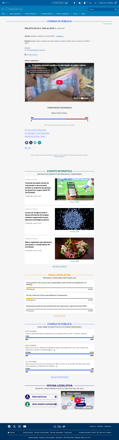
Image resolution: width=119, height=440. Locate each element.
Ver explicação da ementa (36, 50)
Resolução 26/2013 (59, 156)
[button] (80, 3)
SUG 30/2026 (31, 331)
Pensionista (68, 432)
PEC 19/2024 (30, 345)
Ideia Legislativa (15, 14)
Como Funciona (107, 23)
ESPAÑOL (100, 426)
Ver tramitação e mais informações (37, 133)
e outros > (60, 36)
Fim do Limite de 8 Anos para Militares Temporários (46, 295)
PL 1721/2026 (30, 362)
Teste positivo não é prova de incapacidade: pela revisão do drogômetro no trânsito (56, 283)
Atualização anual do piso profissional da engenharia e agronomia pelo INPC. (56, 306)
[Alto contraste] (85, 2)
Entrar (75, 14)
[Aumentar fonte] (90, 3)
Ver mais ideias (59, 315)
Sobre (3, 14)
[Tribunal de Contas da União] (63, 426)
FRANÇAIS (107, 426)
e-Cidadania (11, 9)
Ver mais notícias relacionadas (35, 130)
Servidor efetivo (28, 432)
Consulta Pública (47, 14)
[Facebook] (10, 426)
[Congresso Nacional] (59, 426)
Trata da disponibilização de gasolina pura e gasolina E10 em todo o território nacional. (56, 333)
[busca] (116, 9)
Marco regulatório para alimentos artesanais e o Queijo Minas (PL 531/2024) (38, 244)
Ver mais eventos (59, 266)
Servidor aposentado (56, 432)
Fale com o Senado (106, 3)
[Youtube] (24, 426)
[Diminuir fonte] (95, 3)
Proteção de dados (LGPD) (87, 432)
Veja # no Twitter (35, 136)
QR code (28, 148)
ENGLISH (93, 426)
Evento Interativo (31, 14)
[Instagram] (19, 426)
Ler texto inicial (32, 54)
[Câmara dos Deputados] (55, 426)
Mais (83, 14)
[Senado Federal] (59, 3)
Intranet (12, 432)
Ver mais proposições (59, 377)
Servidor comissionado (41, 432)
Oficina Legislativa (62, 14)
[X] (14, 426)
